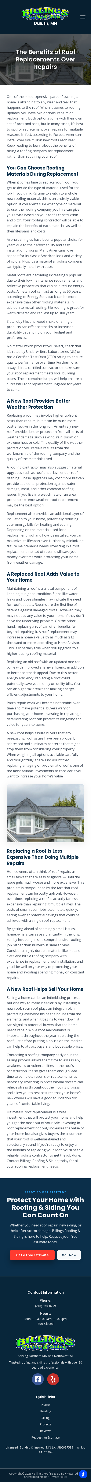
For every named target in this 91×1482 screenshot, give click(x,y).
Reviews (45, 1431)
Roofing (45, 1411)
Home (45, 1405)
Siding (45, 1418)
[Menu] (82, 17)
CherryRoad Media (36, 1477)
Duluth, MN (45, 23)
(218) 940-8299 (45, 1306)
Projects (45, 1424)
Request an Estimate (45, 1437)
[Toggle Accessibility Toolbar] (83, 1474)
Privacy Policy (58, 1477)
